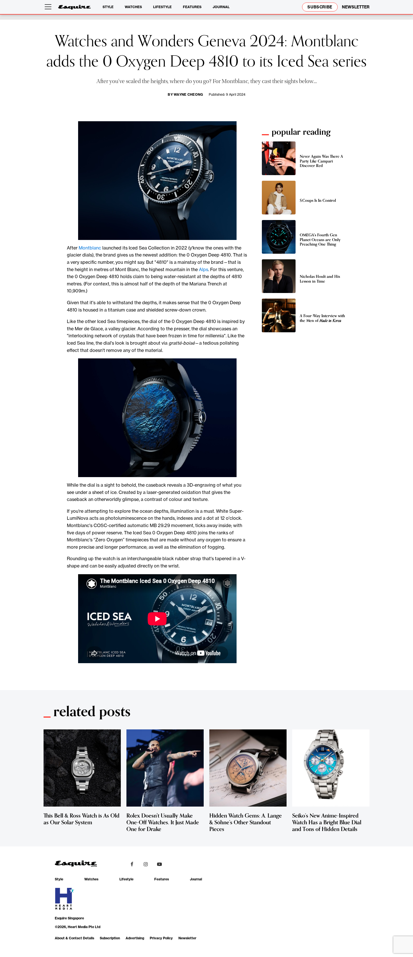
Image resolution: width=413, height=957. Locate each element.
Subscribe (319, 7)
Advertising (135, 938)
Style (108, 7)
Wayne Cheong (188, 94)
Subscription (110, 938)
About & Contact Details (74, 938)
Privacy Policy (161, 938)
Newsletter (187, 938)
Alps (203, 269)
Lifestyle (162, 7)
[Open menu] (49, 7)
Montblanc (90, 248)
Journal (221, 7)
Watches (133, 7)
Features (192, 7)
